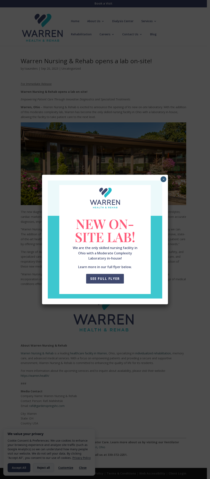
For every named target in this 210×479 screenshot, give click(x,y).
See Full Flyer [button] (105, 278)
